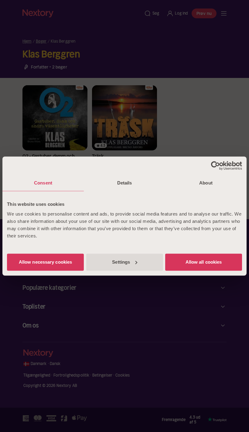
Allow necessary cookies (45, 262)
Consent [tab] (43, 182)
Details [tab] (124, 182)
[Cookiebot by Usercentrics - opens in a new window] (215, 165)
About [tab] (206, 182)
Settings (121, 262)
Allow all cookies (204, 262)
